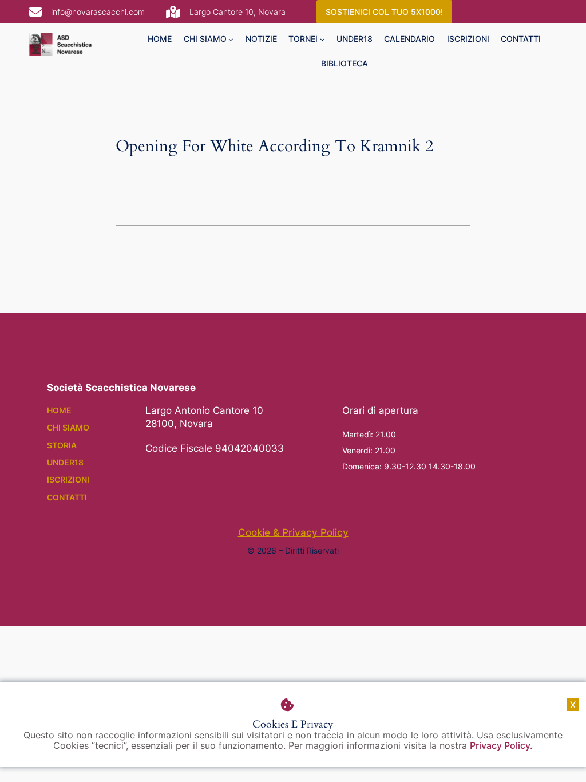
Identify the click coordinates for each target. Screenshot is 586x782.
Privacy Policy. (501, 745)
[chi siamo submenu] (230, 39)
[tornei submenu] (322, 39)
